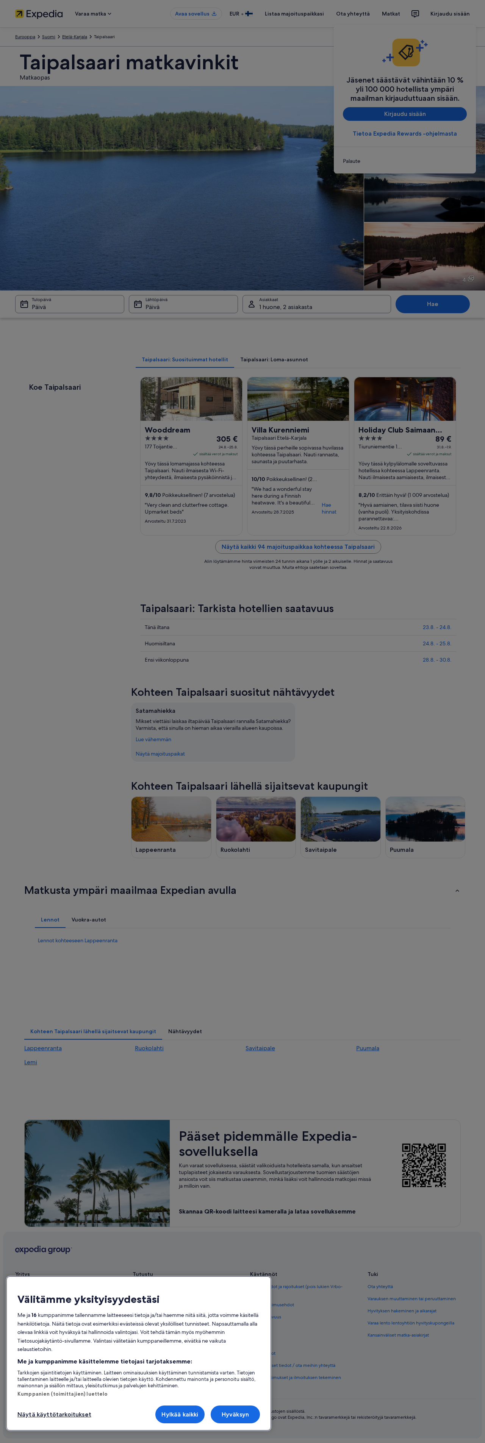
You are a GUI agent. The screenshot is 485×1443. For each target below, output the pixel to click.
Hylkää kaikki (179, 1414)
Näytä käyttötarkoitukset (54, 1414)
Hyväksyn (235, 1414)
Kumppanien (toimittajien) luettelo (62, 1394)
